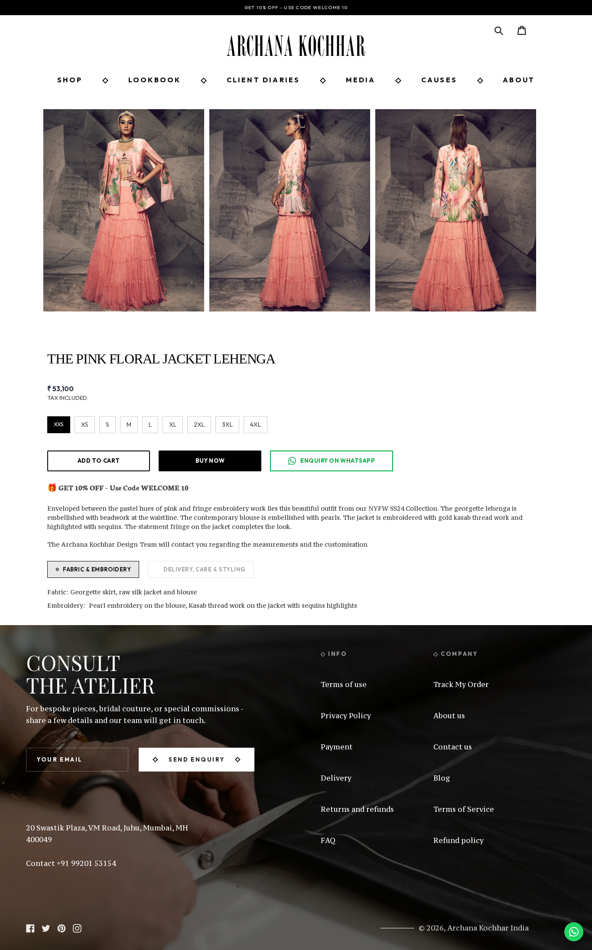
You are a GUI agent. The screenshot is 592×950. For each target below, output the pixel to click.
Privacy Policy (346, 715)
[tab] (93, 569)
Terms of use (344, 684)
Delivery (336, 778)
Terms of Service (463, 809)
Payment (337, 747)
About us (449, 715)
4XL (255, 424)
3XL (227, 424)
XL (172, 424)
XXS (59, 424)
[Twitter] (46, 927)
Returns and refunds (357, 809)
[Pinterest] (61, 927)
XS (84, 424)
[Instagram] (77, 927)
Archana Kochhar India (488, 928)
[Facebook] (30, 927)
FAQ (328, 840)
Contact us (452, 747)
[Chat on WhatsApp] (573, 931)
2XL (199, 424)
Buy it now (210, 460)
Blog (441, 778)
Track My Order (461, 684)
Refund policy (458, 840)
